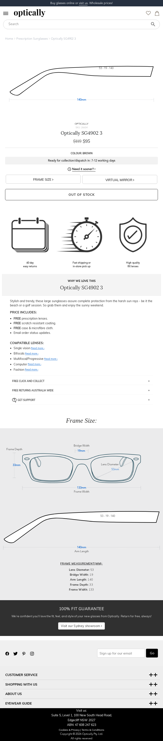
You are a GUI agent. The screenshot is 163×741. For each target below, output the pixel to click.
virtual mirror (119, 180)
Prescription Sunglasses (32, 38)
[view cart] (156, 14)
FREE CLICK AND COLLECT (28, 381)
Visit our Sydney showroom (81, 626)
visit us (83, 3)
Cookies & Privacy (69, 729)
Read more (37, 348)
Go (152, 653)
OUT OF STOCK (82, 195)
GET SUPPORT (26, 400)
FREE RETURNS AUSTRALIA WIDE (32, 390)
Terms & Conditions (93, 729)
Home (9, 38)
